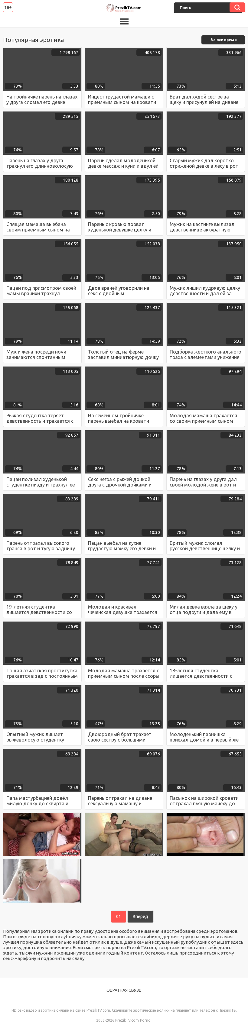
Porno (145, 1020)
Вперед (140, 916)
